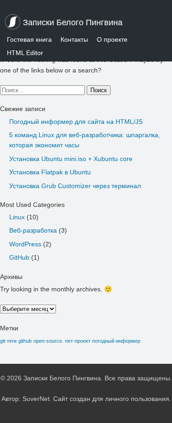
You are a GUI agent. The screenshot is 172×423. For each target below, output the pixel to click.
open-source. (48, 341)
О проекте (112, 39)
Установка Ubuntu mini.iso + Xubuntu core (71, 158)
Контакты (74, 39)
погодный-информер (116, 341)
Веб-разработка (33, 230)
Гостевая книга (29, 39)
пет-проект (77, 341)
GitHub (19, 257)
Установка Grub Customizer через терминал (75, 185)
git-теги (8, 341)
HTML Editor (25, 52)
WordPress (25, 244)
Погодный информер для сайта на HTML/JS (76, 121)
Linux (17, 217)
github (25, 341)
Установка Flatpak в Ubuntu (50, 172)
